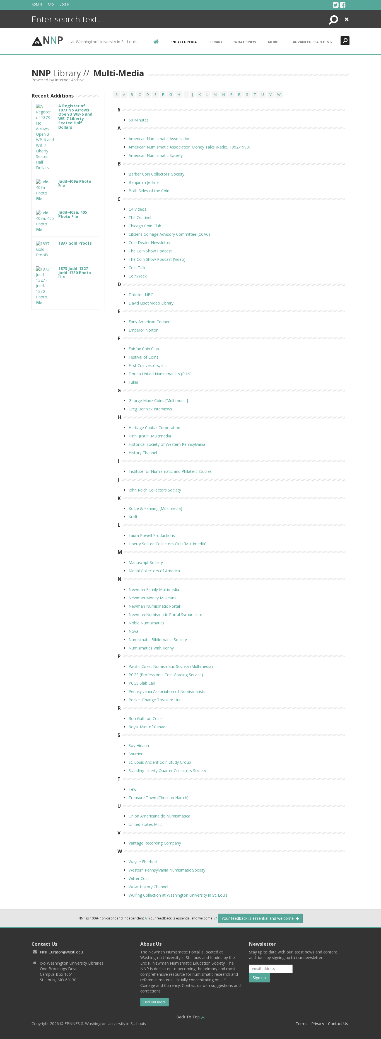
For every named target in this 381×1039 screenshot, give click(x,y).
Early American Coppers (150, 321)
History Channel (143, 452)
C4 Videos (137, 209)
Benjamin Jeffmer (144, 182)
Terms (301, 1023)
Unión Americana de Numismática (159, 816)
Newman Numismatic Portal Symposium (165, 614)
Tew (132, 789)
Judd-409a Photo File (74, 183)
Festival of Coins (143, 357)
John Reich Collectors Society (155, 490)
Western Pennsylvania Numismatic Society (167, 870)
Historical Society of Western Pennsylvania (167, 444)
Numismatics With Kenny (151, 648)
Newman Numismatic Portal (154, 606)
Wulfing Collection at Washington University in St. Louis (178, 895)
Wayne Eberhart (143, 861)
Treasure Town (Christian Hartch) (159, 797)
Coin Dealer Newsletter (150, 242)
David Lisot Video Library (151, 303)
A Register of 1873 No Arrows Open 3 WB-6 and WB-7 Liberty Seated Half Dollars (75, 116)
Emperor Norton (143, 330)
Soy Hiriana (139, 745)
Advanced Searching (312, 42)
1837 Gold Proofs (75, 243)
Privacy (317, 1023)
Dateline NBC (141, 294)
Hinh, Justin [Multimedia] (150, 436)
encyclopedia (183, 42)
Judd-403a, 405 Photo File (72, 214)
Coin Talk (137, 267)
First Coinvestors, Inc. (148, 365)
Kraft (133, 516)
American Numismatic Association (160, 138)
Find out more (154, 1002)
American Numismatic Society (156, 155)
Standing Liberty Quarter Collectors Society (167, 770)
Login (64, 4)
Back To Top (188, 1016)
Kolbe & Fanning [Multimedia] (155, 508)
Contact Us (338, 1023)
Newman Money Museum (152, 597)
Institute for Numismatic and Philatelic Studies (170, 471)
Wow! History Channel (148, 886)
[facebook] (343, 4)
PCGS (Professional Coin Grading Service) (166, 674)
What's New (245, 42)
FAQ (51, 4)
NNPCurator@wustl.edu (61, 952)
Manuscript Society (146, 562)
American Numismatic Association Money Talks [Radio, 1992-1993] (189, 147)
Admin (37, 4)
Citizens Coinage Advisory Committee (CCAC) (169, 234)
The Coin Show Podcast (150, 251)
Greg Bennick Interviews (150, 409)
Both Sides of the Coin (149, 190)
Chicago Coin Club (145, 225)
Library (215, 42)
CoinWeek (138, 276)
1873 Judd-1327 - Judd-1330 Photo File (74, 273)
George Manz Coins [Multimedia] (158, 400)
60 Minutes (139, 120)
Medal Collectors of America (154, 570)
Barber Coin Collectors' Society (156, 174)
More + (274, 42)
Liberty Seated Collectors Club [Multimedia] (167, 543)
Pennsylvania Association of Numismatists (167, 691)
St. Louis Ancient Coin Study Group (160, 762)
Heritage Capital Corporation (154, 427)
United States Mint (145, 824)
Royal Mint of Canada (148, 726)
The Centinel (140, 217)
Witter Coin (139, 878)
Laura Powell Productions (152, 535)
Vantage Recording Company (155, 843)
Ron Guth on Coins (146, 718)
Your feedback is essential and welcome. (258, 918)
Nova (133, 631)
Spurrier (136, 753)
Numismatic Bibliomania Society (158, 639)
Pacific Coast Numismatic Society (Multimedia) (171, 666)
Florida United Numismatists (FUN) (160, 373)
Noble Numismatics (146, 623)
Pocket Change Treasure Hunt (156, 699)
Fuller (133, 382)
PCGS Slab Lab (142, 683)
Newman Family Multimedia (154, 589)
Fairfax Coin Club (144, 348)
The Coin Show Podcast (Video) (157, 259)
